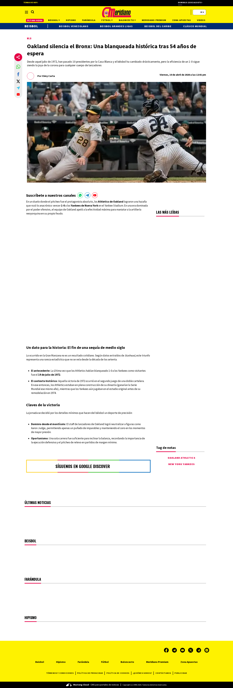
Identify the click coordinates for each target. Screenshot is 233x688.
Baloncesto (127, 661)
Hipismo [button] (71, 20)
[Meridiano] (116, 12)
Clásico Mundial (195, 26)
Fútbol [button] (106, 20)
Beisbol (31, 26)
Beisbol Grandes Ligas (116, 26)
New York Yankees (181, 464)
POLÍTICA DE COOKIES (118, 673)
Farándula (83, 661)
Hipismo (61, 661)
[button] (18, 67)
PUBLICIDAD (181, 673)
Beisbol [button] (53, 20)
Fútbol (105, 661)
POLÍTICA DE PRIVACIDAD (90, 673)
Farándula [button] (88, 20)
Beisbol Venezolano (73, 26)
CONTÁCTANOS (163, 673)
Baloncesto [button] (126, 20)
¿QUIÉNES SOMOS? (142, 673)
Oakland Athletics (181, 457)
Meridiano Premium (157, 661)
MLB (29, 38)
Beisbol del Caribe (158, 26)
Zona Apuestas (189, 661)
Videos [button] (201, 20)
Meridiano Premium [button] (154, 20)
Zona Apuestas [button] (181, 20)
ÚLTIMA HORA (34, 20)
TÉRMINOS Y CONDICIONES (60, 673)
